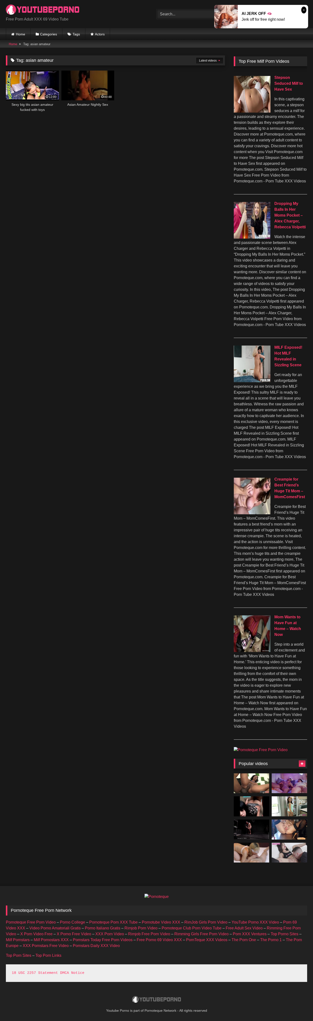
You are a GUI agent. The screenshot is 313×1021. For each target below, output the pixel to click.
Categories (48, 34)
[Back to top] (297, 1006)
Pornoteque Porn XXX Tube (113, 922)
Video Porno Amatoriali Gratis (55, 928)
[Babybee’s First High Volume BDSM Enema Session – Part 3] (251, 830)
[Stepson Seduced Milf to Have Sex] (252, 111)
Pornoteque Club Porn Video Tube (192, 928)
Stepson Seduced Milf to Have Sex (288, 83)
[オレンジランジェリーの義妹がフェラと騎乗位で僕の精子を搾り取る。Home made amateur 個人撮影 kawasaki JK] (251, 853)
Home (20, 34)
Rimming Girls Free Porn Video (201, 934)
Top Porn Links (48, 955)
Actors (100, 34)
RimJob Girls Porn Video (205, 922)
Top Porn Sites (18, 955)
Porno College (72, 922)
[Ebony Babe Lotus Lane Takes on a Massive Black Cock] (251, 783)
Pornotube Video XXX (161, 922)
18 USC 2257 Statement (35, 973)
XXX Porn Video (109, 934)
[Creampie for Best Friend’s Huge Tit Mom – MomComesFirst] (252, 513)
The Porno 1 (271, 940)
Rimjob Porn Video (140, 928)
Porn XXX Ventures (250, 934)
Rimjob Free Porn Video (149, 934)
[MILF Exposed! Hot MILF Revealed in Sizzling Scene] (252, 381)
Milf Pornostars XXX (51, 940)
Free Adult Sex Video (244, 928)
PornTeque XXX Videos (206, 940)
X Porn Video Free (36, 934)
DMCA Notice (72, 973)
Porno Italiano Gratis (102, 928)
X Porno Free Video (74, 934)
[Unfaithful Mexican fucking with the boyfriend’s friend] (251, 806)
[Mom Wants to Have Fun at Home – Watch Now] (252, 651)
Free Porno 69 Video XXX (159, 940)
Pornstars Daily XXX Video (96, 946)
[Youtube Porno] (42, 10)
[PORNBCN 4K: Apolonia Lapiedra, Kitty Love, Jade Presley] (289, 853)
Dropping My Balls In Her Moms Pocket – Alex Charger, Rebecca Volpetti (290, 215)
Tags (76, 34)
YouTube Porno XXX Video (255, 922)
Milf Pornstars (18, 940)
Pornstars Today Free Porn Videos (103, 940)
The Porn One (244, 940)
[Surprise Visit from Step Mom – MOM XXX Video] (289, 783)
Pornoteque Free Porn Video (31, 922)
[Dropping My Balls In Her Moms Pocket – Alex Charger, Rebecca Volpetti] (252, 237)
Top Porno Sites (284, 934)
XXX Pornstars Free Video (46, 946)
